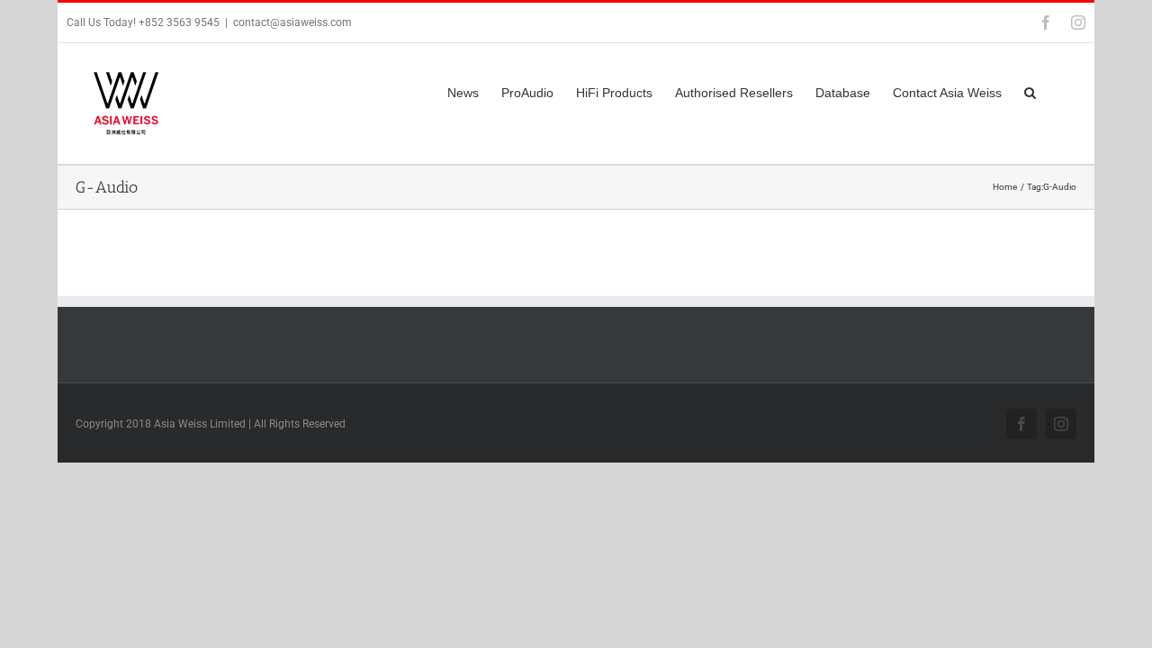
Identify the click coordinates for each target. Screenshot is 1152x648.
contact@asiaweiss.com (292, 22)
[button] (1030, 91)
